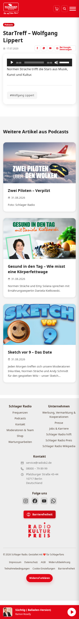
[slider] (64, 62)
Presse (59, 423)
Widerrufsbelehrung (59, 562)
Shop (20, 436)
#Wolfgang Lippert (22, 95)
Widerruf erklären (39, 578)
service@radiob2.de (39, 462)
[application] (39, 62)
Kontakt (20, 424)
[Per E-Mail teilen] (50, 48)
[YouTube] (44, 500)
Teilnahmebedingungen (17, 568)
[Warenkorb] (56, 8)
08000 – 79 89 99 (36, 468)
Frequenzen (20, 412)
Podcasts (20, 418)
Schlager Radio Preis (59, 440)
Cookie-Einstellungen (44, 568)
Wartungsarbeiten (20, 442)
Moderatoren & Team (20, 430)
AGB (43, 562)
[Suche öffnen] (64, 8)
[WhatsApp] (53, 500)
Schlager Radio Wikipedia (59, 446)
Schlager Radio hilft (59, 434)
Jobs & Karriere (59, 428)
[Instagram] (25, 500)
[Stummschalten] (56, 62)
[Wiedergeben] (12, 62)
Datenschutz (31, 562)
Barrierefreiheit (42, 514)
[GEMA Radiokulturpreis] (39, 530)
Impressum (15, 562)
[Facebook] (34, 500)
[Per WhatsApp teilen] (44, 48)
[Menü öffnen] (72, 8)
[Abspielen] (71, 612)
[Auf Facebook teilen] (37, 48)
